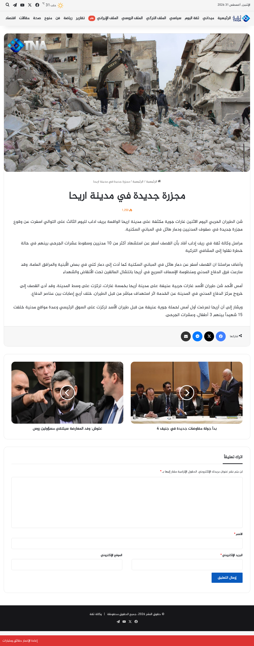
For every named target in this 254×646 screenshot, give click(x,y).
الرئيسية (224, 18)
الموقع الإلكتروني (111, 555)
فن (58, 18)
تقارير (80, 18)
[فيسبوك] (221, 336)
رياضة (68, 18)
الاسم (238, 534)
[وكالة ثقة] (241, 18)
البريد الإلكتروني (232, 555)
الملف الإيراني (104, 18)
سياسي (175, 18)
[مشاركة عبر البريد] (186, 336)
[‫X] (209, 336)
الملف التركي (156, 18)
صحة (37, 18)
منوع (48, 18)
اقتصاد (10, 18)
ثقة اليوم (192, 18)
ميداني (208, 18)
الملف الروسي (132, 18)
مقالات (24, 18)
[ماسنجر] (197, 336)
